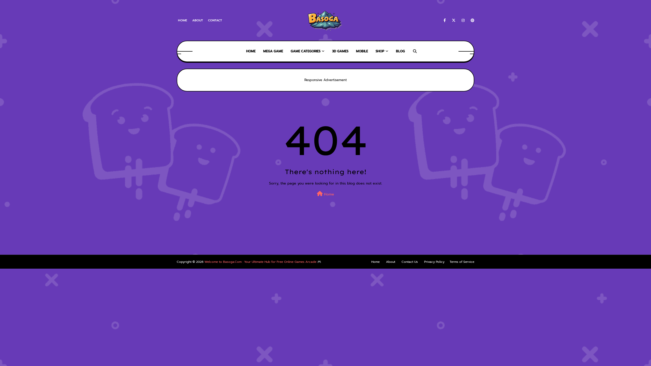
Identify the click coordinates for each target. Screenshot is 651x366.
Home (182, 20)
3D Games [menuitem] (340, 51)
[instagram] (463, 20)
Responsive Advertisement (325, 80)
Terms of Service (462, 262)
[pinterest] (471, 20)
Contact (215, 20)
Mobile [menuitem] (362, 51)
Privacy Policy (434, 262)
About (197, 20)
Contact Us (410, 262)
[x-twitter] (453, 20)
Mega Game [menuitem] (273, 51)
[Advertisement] (92, 241)
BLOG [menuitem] (400, 51)
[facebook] (445, 20)
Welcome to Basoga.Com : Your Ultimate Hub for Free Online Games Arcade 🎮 (262, 262)
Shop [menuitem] (380, 51)
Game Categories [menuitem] (305, 51)
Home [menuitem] (251, 51)
